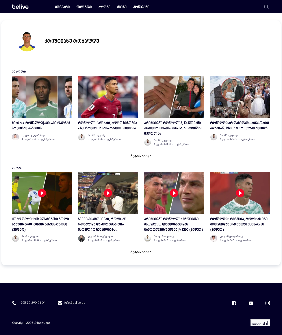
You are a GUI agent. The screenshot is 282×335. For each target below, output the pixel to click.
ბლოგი (104, 7)
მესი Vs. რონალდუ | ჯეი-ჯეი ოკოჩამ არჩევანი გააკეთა (41, 125)
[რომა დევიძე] (81, 137)
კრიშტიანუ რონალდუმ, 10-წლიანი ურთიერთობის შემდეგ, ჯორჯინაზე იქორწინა (173, 128)
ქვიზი (122, 7)
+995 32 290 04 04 (32, 302)
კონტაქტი (141, 7)
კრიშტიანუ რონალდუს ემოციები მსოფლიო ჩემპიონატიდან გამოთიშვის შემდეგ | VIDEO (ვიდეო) (173, 225)
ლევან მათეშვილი (100, 236)
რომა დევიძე (96, 135)
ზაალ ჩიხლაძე (164, 236)
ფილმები (84, 7)
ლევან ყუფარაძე (33, 135)
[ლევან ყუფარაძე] (15, 137)
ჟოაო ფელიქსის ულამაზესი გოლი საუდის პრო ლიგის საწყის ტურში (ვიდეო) (40, 225)
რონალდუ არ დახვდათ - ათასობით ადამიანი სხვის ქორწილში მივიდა (239, 125)
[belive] (20, 6)
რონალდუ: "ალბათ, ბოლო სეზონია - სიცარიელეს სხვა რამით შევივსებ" (107, 125)
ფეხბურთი (48, 139)
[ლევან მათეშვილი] (81, 238)
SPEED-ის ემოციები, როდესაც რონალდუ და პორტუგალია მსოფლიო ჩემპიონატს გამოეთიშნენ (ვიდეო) (102, 225)
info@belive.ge (74, 302)
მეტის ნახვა (141, 156)
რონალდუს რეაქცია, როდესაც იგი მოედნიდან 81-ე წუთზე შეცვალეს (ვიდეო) (239, 225)
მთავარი (62, 7)
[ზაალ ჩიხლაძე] (147, 238)
